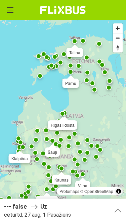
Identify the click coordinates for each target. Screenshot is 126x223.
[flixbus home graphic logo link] (63, 10)
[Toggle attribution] (119, 191)
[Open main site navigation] (10, 10)
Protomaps (69, 191)
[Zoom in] (118, 28)
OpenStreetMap (98, 191)
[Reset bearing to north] (118, 47)
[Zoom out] (118, 38)
